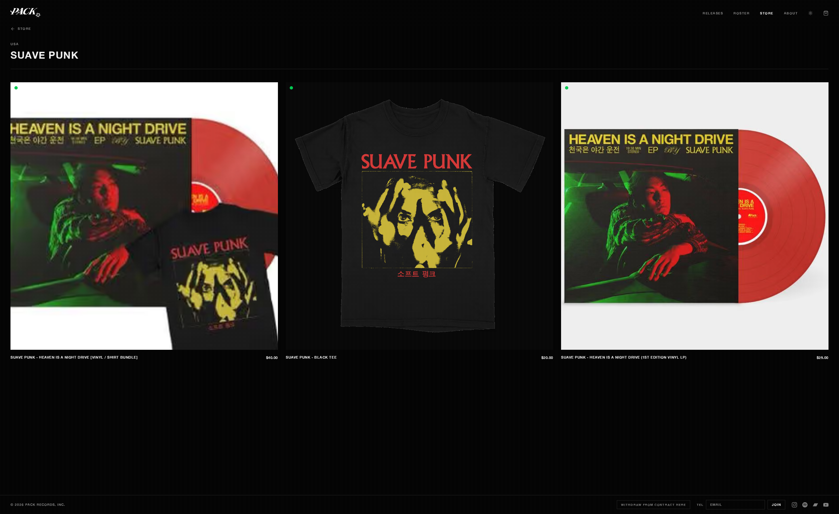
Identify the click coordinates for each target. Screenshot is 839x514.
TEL (700, 504)
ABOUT (791, 13)
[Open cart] (826, 13)
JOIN (776, 505)
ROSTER (741, 13)
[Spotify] (805, 504)
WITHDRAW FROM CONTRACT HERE (653, 504)
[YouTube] (826, 504)
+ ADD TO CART (259, 345)
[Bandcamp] (815, 504)
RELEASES (713, 13)
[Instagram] (794, 504)
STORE (766, 13)
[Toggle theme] (810, 13)
